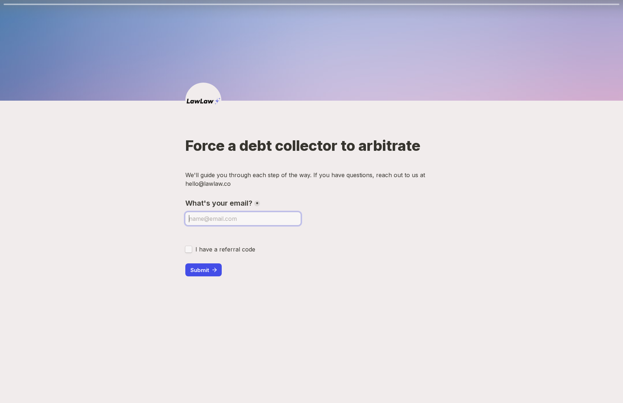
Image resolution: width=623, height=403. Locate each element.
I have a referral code (225, 249)
